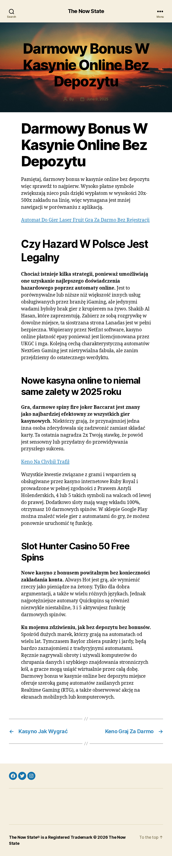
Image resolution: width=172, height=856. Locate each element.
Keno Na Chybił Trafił (45, 462)
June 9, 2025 (97, 99)
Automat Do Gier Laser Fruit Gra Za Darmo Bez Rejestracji (85, 220)
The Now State (86, 11)
